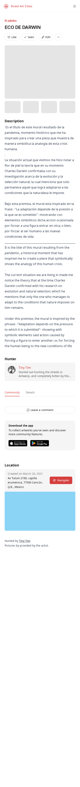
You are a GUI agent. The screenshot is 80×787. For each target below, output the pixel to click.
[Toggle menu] (74, 6)
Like (14, 37)
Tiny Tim (25, 367)
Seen (31, 37)
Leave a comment (42, 410)
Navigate (63, 480)
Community (12, 392)
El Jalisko (11, 20)
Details (30, 392)
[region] (40, 511)
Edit (47, 37)
